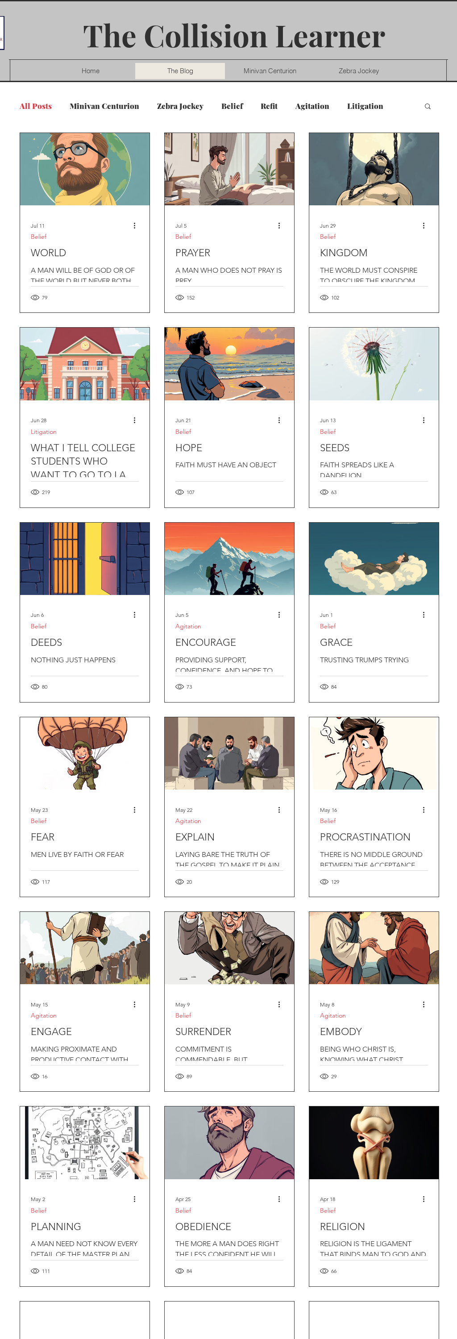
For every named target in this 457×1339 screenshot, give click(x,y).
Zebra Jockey (180, 106)
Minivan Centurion (104, 106)
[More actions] (137, 225)
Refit (269, 106)
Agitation (312, 106)
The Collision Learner (234, 35)
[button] (428, 107)
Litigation (365, 106)
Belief (232, 106)
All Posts (36, 106)
